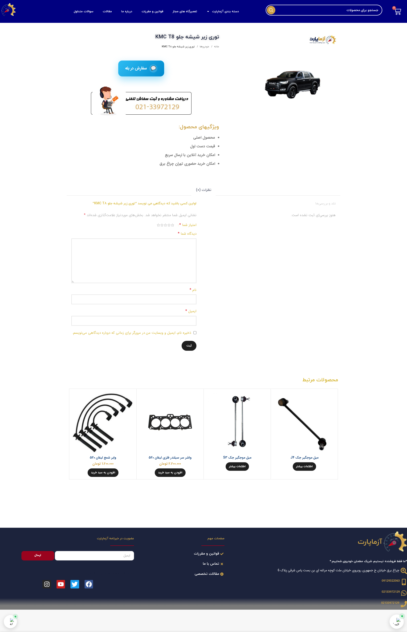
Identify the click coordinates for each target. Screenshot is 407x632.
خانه (216, 46)
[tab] (203, 190)
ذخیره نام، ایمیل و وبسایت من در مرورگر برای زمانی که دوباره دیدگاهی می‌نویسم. (131, 333)
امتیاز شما (187, 225)
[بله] (10, 621)
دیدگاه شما (187, 234)
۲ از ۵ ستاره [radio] (169, 225)
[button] (170, 472)
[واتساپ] (396, 621)
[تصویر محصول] (304, 422)
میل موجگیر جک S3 (237, 457)
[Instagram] (46, 584)
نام (193, 290)
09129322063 (391, 581)
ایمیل (190, 311)
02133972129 (391, 592)
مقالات (107, 11)
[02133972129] (404, 593)
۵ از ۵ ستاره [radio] (158, 225)
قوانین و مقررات (152, 11)
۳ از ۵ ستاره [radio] (165, 225)
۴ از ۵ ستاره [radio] (162, 225)
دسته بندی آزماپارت (225, 11)
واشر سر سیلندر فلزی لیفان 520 (170, 457)
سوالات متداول (83, 11)
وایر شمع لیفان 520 (103, 457)
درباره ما (126, 11)
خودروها (204, 46)
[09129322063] (404, 582)
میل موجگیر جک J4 (304, 457)
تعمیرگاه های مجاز (185, 11)
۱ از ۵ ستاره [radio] (172, 225)
